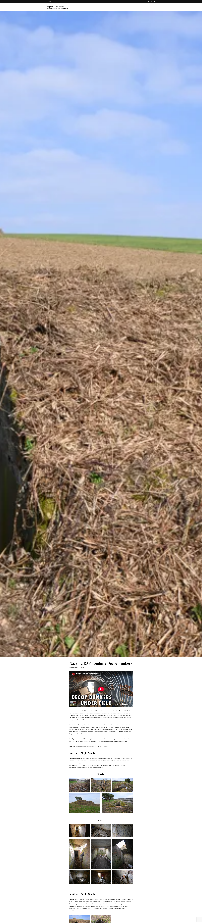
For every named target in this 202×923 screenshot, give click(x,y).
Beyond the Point (55, 6)
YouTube (154, 1)
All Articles (100, 7)
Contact (130, 7)
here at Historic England (101, 746)
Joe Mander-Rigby (73, 667)
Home (92, 7)
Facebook (148, 1)
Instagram (151, 1)
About (109, 7)
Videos (115, 7)
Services (122, 7)
